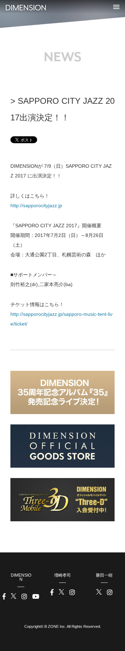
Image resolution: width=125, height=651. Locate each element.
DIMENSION (26, 7)
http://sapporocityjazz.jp (36, 205)
